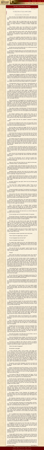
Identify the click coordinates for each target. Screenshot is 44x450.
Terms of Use (21, 447)
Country (23, 3)
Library (29, 1)
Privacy (26, 447)
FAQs (18, 447)
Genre (27, 3)
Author (31, 3)
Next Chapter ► (34, 8)
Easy (34, 3)
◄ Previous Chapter (10, 8)
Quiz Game (39, 1)
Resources (34, 1)
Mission (14, 447)
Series (37, 3)
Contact (29, 447)
